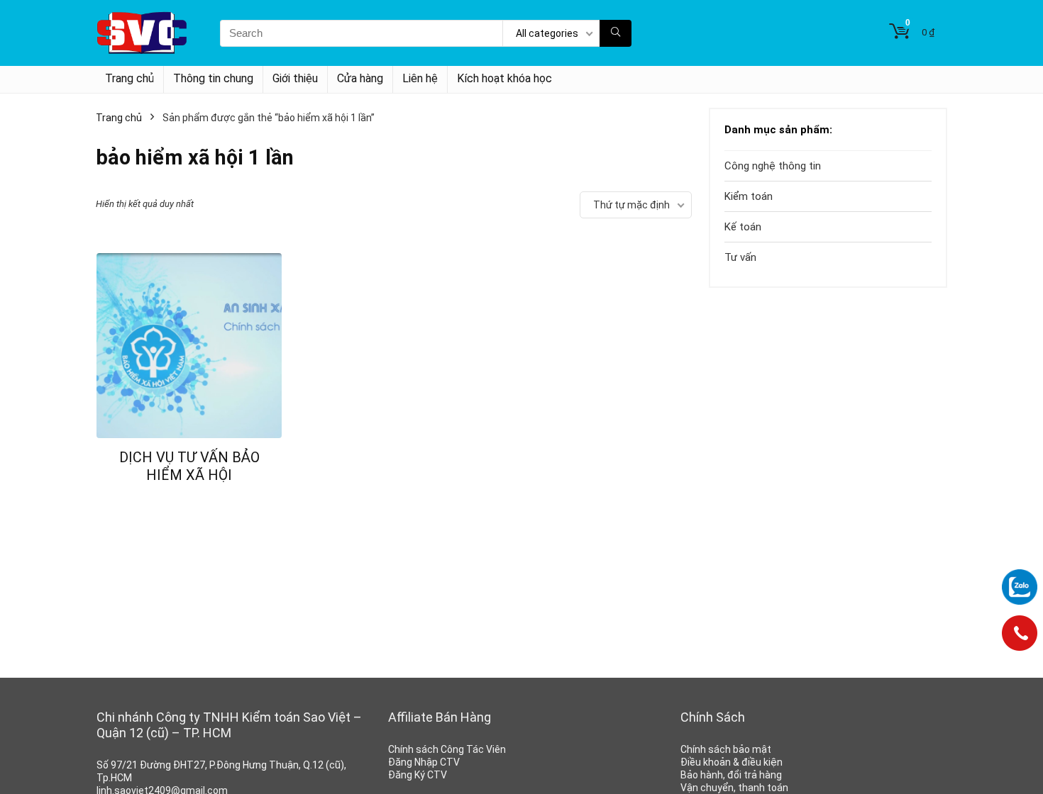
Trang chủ (129, 78)
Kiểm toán (748, 196)
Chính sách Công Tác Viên (447, 749)
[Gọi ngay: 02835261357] (1019, 638)
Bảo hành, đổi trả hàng (731, 775)
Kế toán (742, 226)
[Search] (615, 33)
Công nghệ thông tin (772, 166)
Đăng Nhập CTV (424, 762)
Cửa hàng (360, 78)
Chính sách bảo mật (725, 749)
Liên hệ (420, 78)
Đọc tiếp (189, 501)
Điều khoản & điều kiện (731, 762)
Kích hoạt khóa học (504, 78)
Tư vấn (740, 257)
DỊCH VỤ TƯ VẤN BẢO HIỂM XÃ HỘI (189, 466)
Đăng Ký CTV (417, 775)
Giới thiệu (295, 78)
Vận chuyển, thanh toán (734, 787)
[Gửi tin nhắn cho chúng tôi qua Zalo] (1019, 587)
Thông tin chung (213, 78)
